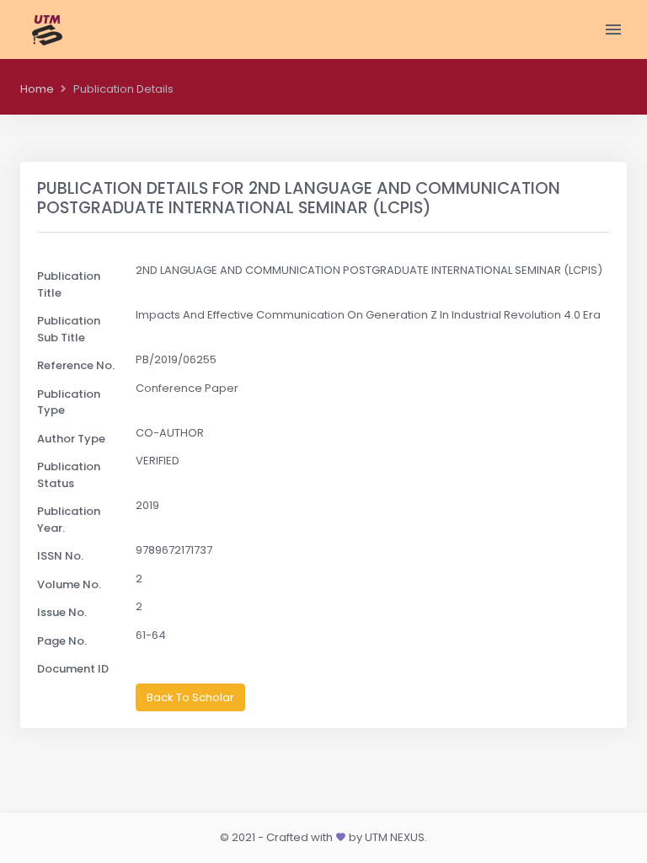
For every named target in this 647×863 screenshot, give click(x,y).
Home (37, 89)
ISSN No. (60, 556)
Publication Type (68, 402)
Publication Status (68, 474)
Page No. (62, 641)
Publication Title (68, 284)
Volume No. (69, 584)
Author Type (71, 439)
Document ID (73, 669)
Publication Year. (68, 519)
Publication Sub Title (68, 329)
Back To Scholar (190, 697)
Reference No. (76, 365)
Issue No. (62, 612)
